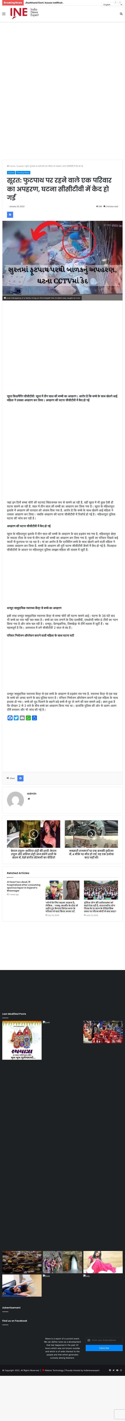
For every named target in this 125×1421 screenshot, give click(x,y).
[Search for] (121, 14)
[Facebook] (10, 215)
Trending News (23, 172)
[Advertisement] (62, 46)
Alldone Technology (54, 1370)
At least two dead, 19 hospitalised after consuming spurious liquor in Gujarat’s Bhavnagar (23, 886)
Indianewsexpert (92, 1370)
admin (31, 793)
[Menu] (3, 14)
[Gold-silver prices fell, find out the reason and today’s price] (62, 1285)
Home (12, 166)
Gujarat (20, 166)
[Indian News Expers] (24, 14)
